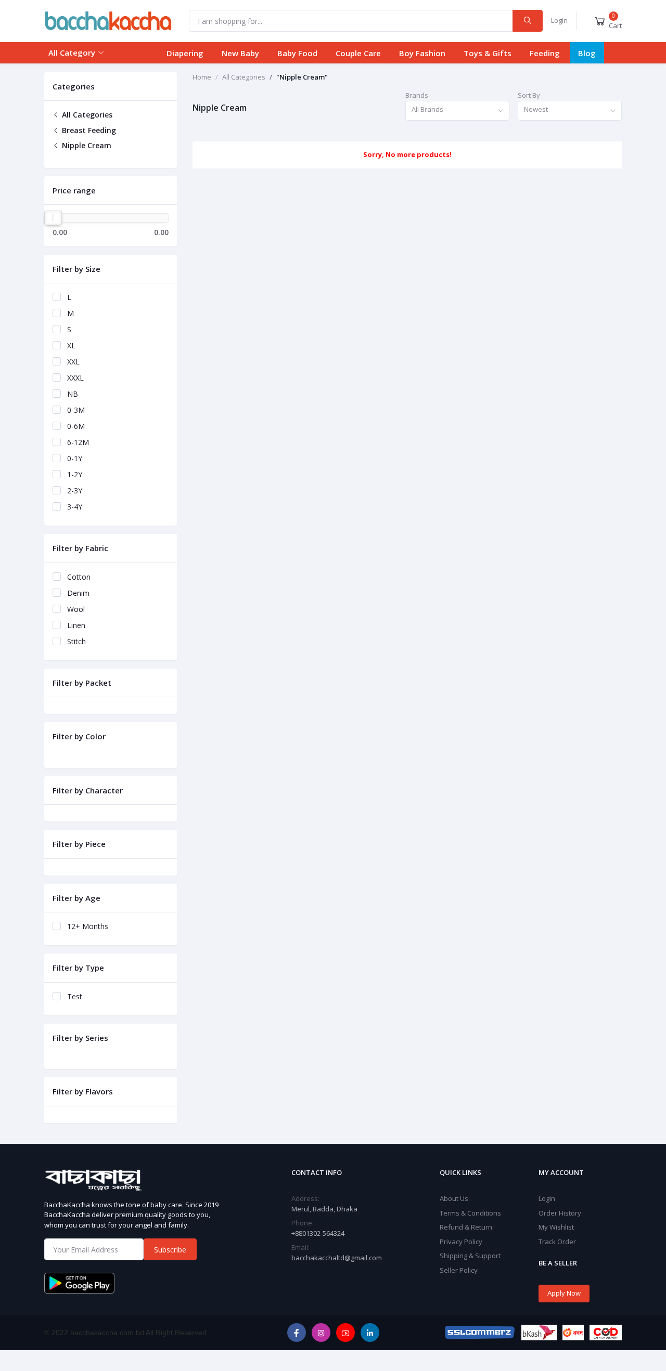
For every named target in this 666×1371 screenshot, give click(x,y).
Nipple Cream (85, 145)
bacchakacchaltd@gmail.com (336, 1257)
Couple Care (358, 53)
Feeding (545, 53)
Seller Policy (459, 1270)
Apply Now (564, 1293)
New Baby (240, 53)
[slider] (53, 218)
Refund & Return (466, 1227)
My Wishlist (556, 1227)
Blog (587, 53)
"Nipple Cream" (302, 77)
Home (202, 77)
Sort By (529, 95)
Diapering (184, 53)
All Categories (86, 115)
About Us (454, 1198)
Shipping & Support (470, 1255)
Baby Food (297, 53)
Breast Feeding (88, 130)
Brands (416, 95)
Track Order (557, 1241)
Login (559, 20)
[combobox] (457, 111)
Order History (560, 1213)
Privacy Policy (461, 1241)
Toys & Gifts (487, 53)
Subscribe (170, 1250)
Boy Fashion (422, 53)
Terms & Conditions (470, 1213)
